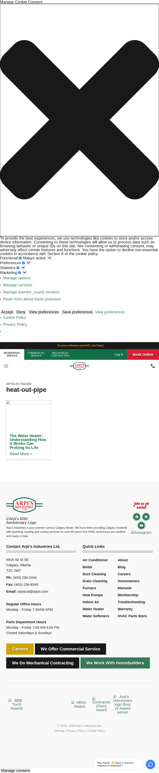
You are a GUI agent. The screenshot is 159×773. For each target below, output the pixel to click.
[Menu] (6, 366)
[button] (79, 120)
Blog (121, 567)
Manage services (17, 285)
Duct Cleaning (94, 574)
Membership (128, 595)
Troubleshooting (131, 602)
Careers (124, 574)
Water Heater (93, 609)
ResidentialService (12, 354)
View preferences (44, 312)
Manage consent (15, 770)
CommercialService (36, 354)
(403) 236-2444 (25, 578)
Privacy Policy (15, 324)
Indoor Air (91, 602)
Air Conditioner (95, 560)
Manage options (17, 278)
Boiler (87, 567)
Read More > (21, 454)
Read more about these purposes (32, 299)
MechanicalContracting (60, 354)
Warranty (125, 609)
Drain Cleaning (95, 581)
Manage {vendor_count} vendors (31, 292)
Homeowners (129, 581)
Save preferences (77, 312)
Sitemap (59, 730)
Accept (7, 312)
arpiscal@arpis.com (33, 591)
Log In (119, 354)
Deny (20, 312)
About (123, 560)
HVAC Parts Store (132, 616)
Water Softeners (96, 616)
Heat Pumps (93, 595)
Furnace (89, 588)
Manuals (125, 588)
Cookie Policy (14, 317)
